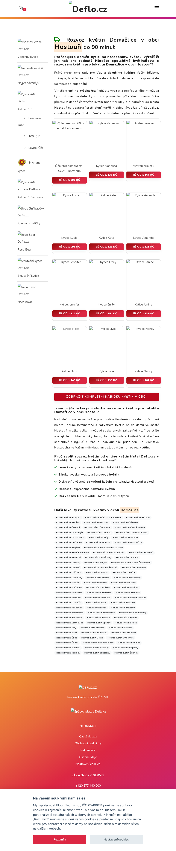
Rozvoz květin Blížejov (138, 517)
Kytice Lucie (69, 238)
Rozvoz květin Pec (96, 607)
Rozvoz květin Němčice (99, 592)
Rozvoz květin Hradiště (68, 557)
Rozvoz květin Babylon (68, 517)
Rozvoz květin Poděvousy (132, 612)
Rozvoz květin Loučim (123, 572)
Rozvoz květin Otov (96, 602)
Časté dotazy (88, 736)
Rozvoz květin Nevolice (68, 597)
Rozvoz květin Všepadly (125, 647)
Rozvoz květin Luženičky (69, 577)
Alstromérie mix (143, 166)
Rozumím (59, 839)
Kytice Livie (106, 371)
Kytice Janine (143, 304)
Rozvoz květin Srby (66, 627)
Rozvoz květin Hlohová (98, 542)
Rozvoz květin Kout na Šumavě (100, 567)
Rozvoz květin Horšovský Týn (108, 552)
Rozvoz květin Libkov (97, 572)
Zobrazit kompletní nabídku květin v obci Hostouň (106, 398)
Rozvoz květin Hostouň (141, 552)
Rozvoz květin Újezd (92, 637)
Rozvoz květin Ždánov (126, 652)
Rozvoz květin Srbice (126, 622)
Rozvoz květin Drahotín (125, 537)
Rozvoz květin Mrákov (97, 587)
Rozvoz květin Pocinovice (101, 612)
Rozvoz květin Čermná (68, 527)
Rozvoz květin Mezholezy (127, 577)
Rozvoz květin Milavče (67, 582)
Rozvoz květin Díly (98, 537)
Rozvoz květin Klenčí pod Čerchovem (130, 562)
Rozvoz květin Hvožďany (98, 557)
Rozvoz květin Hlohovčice (128, 542)
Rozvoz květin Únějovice (121, 637)
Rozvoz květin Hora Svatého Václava (103, 547)
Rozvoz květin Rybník (125, 617)
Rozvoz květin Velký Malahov (98, 642)
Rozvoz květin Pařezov (123, 602)
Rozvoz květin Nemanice (69, 592)
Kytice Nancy (143, 371)
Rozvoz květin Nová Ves (97, 597)
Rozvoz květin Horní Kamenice (72, 552)
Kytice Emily (107, 304)
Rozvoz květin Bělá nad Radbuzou (103, 517)
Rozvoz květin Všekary (96, 647)
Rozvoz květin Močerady (69, 587)
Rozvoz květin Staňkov (92, 627)
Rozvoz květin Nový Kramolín (130, 597)
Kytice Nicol (69, 371)
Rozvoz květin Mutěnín (126, 587)
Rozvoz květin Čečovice (125, 522)
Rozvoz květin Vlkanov (68, 647)
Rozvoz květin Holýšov (68, 547)
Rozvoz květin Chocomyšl (69, 532)
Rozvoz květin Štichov (120, 627)
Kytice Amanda (143, 238)
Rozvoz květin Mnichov (123, 582)
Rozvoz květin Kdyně (95, 562)
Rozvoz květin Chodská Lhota (131, 532)
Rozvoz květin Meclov (97, 577)
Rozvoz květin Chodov (99, 532)
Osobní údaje (88, 757)
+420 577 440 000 (88, 786)
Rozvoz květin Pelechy (123, 607)
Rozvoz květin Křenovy (133, 567)
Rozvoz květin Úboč (66, 637)
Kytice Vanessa (106, 166)
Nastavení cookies (88, 764)
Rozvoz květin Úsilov (67, 642)
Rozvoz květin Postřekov (69, 617)
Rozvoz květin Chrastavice (70, 537)
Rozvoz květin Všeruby (68, 652)
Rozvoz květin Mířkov (95, 582)
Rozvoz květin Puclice (98, 617)
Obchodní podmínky (88, 743)
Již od (69, 180)
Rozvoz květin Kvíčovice (68, 572)
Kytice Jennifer (69, 304)
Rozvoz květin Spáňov (98, 622)
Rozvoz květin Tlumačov (94, 632)
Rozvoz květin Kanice (126, 557)
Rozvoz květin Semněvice (69, 622)
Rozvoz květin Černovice (97, 527)
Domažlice (130, 510)
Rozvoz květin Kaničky (68, 562)
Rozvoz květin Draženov (69, 542)
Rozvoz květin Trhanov (123, 632)
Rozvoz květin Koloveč (68, 567)
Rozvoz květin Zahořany (97, 652)
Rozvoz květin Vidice (129, 642)
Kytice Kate (106, 238)
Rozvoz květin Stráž (66, 632)
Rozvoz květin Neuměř (128, 592)
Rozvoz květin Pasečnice (69, 607)
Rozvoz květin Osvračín (68, 602)
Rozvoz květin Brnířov (67, 522)
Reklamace (88, 750)
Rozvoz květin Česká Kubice (130, 527)
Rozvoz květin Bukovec (96, 522)
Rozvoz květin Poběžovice (69, 612)
